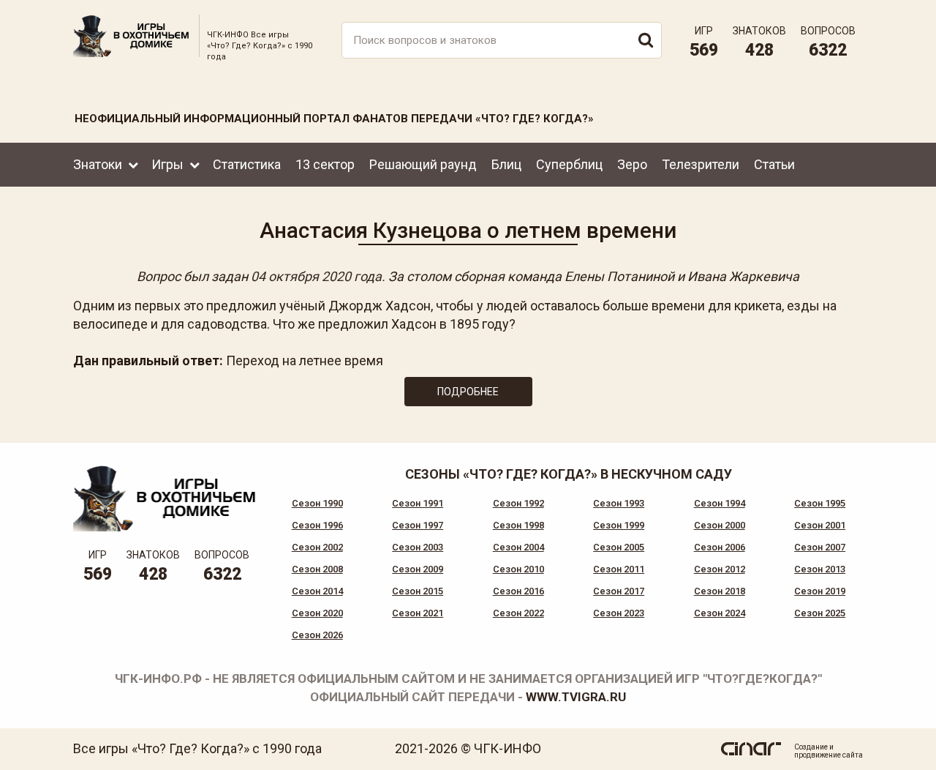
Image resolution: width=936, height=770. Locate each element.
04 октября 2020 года (316, 276)
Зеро (632, 164)
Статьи (774, 164)
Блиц (506, 164)
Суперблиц (569, 164)
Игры (167, 164)
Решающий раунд (423, 164)
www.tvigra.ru (576, 696)
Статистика (247, 164)
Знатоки (97, 164)
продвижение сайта (828, 755)
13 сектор (325, 164)
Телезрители (700, 164)
